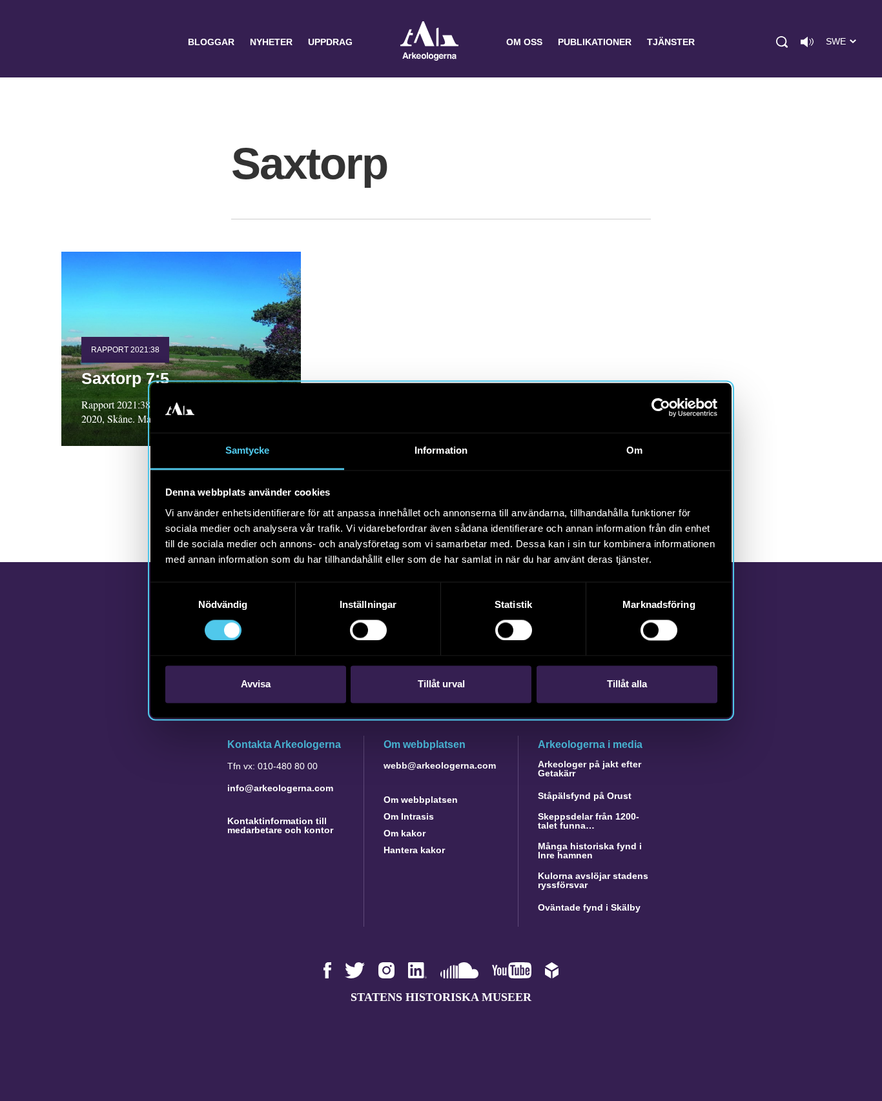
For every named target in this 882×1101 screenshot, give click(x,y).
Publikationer (594, 42)
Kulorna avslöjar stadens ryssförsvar (593, 880)
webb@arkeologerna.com (440, 765)
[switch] (368, 630)
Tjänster (671, 42)
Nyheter (271, 42)
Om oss (524, 42)
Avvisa (256, 683)
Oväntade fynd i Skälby (589, 907)
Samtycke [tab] (247, 450)
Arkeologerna (429, 42)
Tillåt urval (441, 683)
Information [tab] (441, 450)
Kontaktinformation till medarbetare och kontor (280, 825)
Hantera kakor (414, 849)
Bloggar (211, 42)
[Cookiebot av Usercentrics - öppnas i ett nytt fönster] (660, 408)
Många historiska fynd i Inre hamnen (590, 851)
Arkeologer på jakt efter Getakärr (589, 769)
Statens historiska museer (441, 997)
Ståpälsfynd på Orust (584, 795)
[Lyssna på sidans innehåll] (807, 41)
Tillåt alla (627, 683)
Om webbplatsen (421, 799)
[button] (781, 42)
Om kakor (405, 833)
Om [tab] (634, 450)
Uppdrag (330, 42)
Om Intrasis (409, 816)
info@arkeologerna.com (280, 788)
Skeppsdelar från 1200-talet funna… (588, 821)
